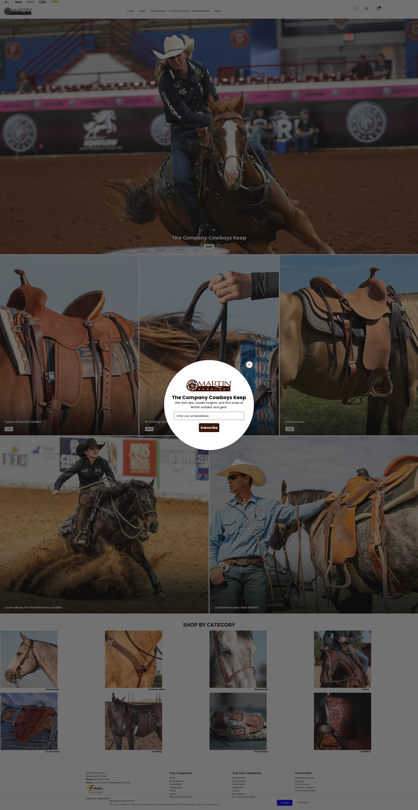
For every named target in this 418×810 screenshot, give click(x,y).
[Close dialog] (249, 364)
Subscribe (209, 427)
